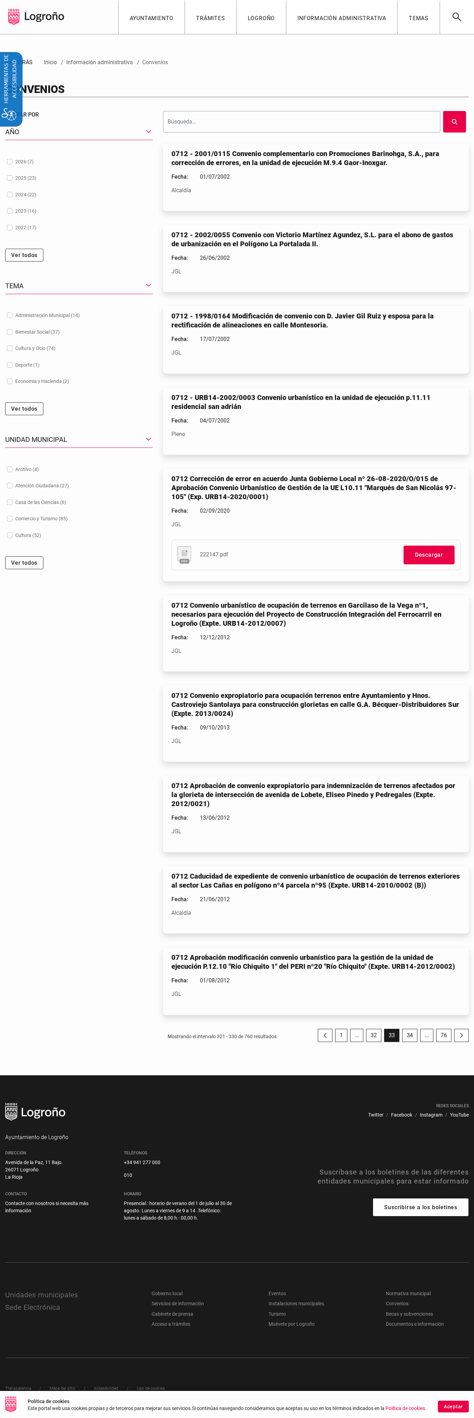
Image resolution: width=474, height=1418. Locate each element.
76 (446, 1037)
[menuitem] (151, 17)
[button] (356, 1035)
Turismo (277, 1314)
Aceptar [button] (453, 1406)
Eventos (277, 1293)
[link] (457, 17)
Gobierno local (167, 1293)
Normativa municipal (408, 1293)
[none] (13, 17)
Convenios (397, 1303)
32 (376, 1037)
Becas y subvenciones (409, 1314)
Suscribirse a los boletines (420, 1207)
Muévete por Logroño (292, 1324)
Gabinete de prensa (172, 1314)
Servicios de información (178, 1303)
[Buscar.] (454, 122)
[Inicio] (44, 16)
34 (412, 1037)
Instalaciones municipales (296, 1303)
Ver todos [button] (24, 255)
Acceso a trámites (171, 1324)
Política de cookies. (406, 1408)
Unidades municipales (41, 1295)
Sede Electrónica (32, 1307)
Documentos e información (415, 1324)
